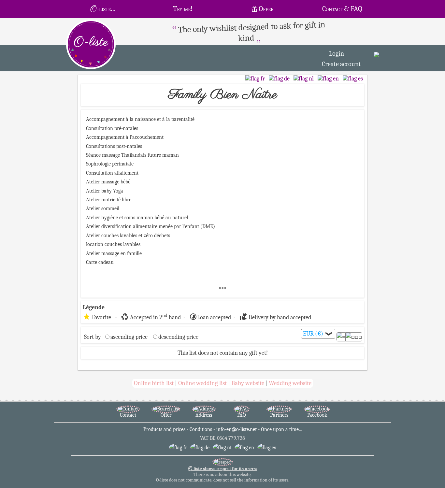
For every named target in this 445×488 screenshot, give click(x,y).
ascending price (129, 337)
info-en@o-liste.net (236, 429)
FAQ (241, 415)
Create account (341, 64)
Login (336, 53)
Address (203, 415)
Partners (279, 415)
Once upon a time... (281, 429)
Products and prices (164, 429)
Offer (266, 9)
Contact (128, 415)
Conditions (201, 429)
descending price (178, 337)
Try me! (183, 9)
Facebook (317, 415)
